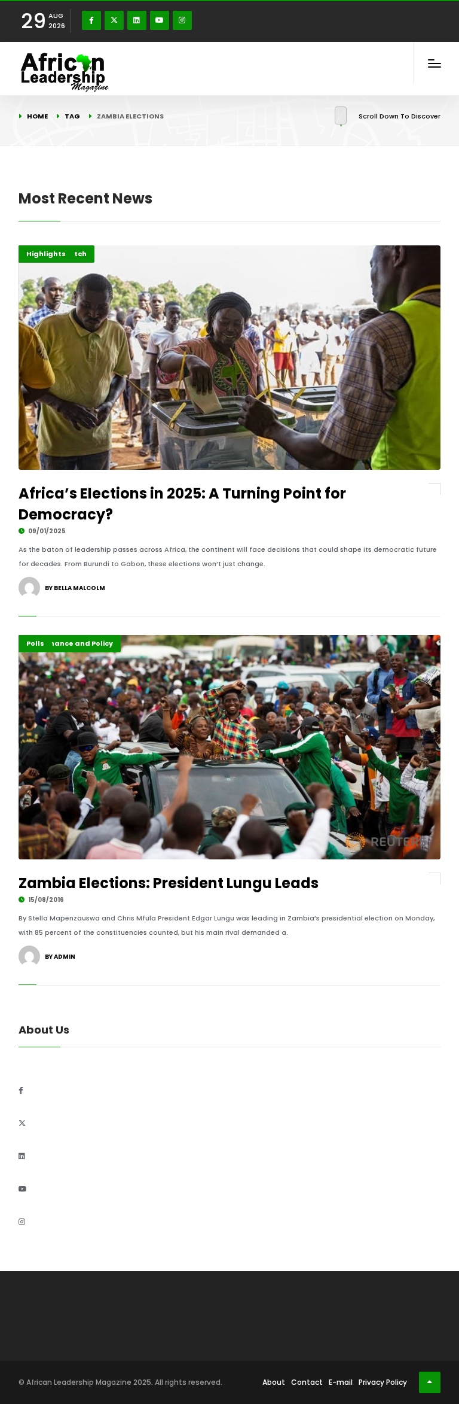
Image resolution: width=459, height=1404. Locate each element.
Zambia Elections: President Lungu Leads (169, 883)
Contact (307, 1382)
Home (37, 116)
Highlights (46, 254)
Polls (35, 643)
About (273, 1382)
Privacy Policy (383, 1382)
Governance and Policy (69, 643)
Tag (72, 116)
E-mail (341, 1382)
